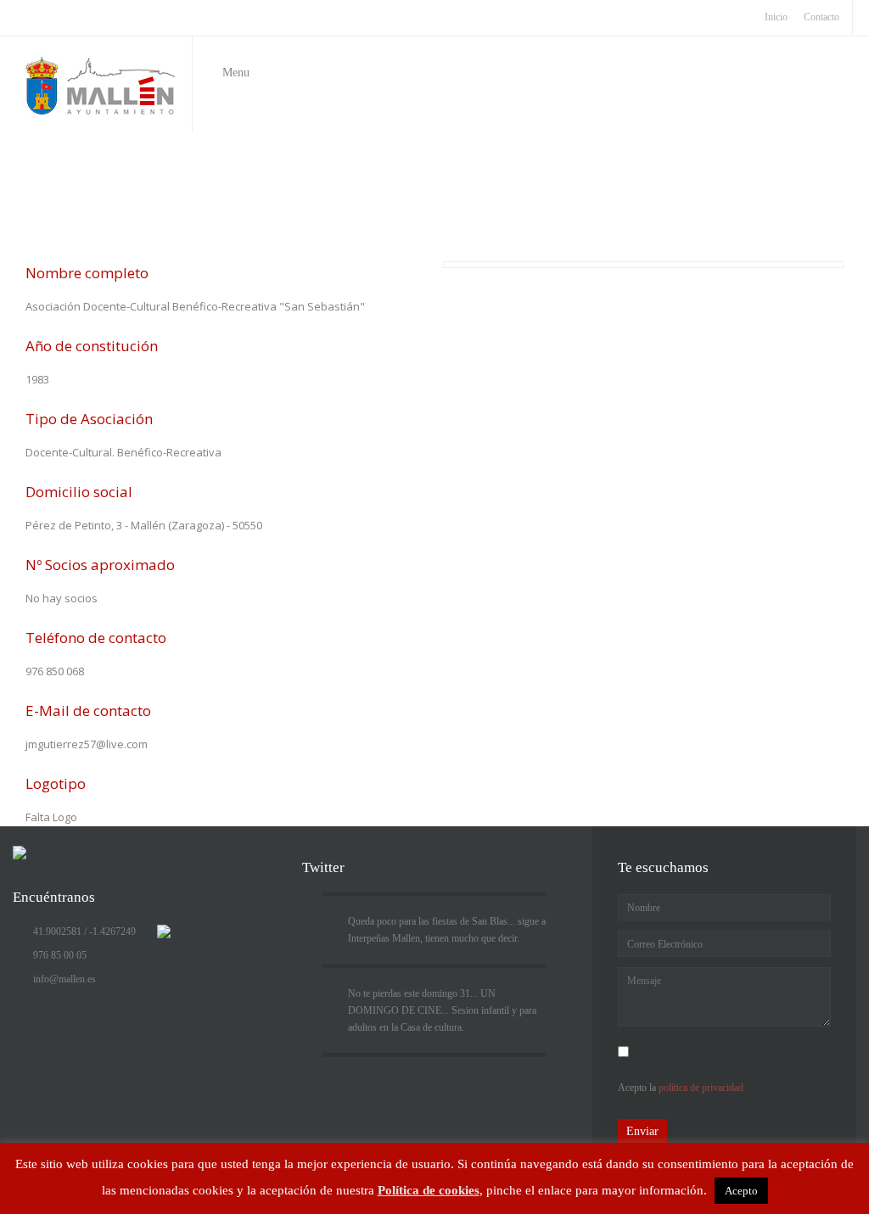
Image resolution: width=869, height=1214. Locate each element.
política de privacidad (701, 1088)
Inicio (338, 209)
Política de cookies (428, 1190)
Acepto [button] (741, 1190)
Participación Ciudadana (417, 209)
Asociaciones (512, 209)
